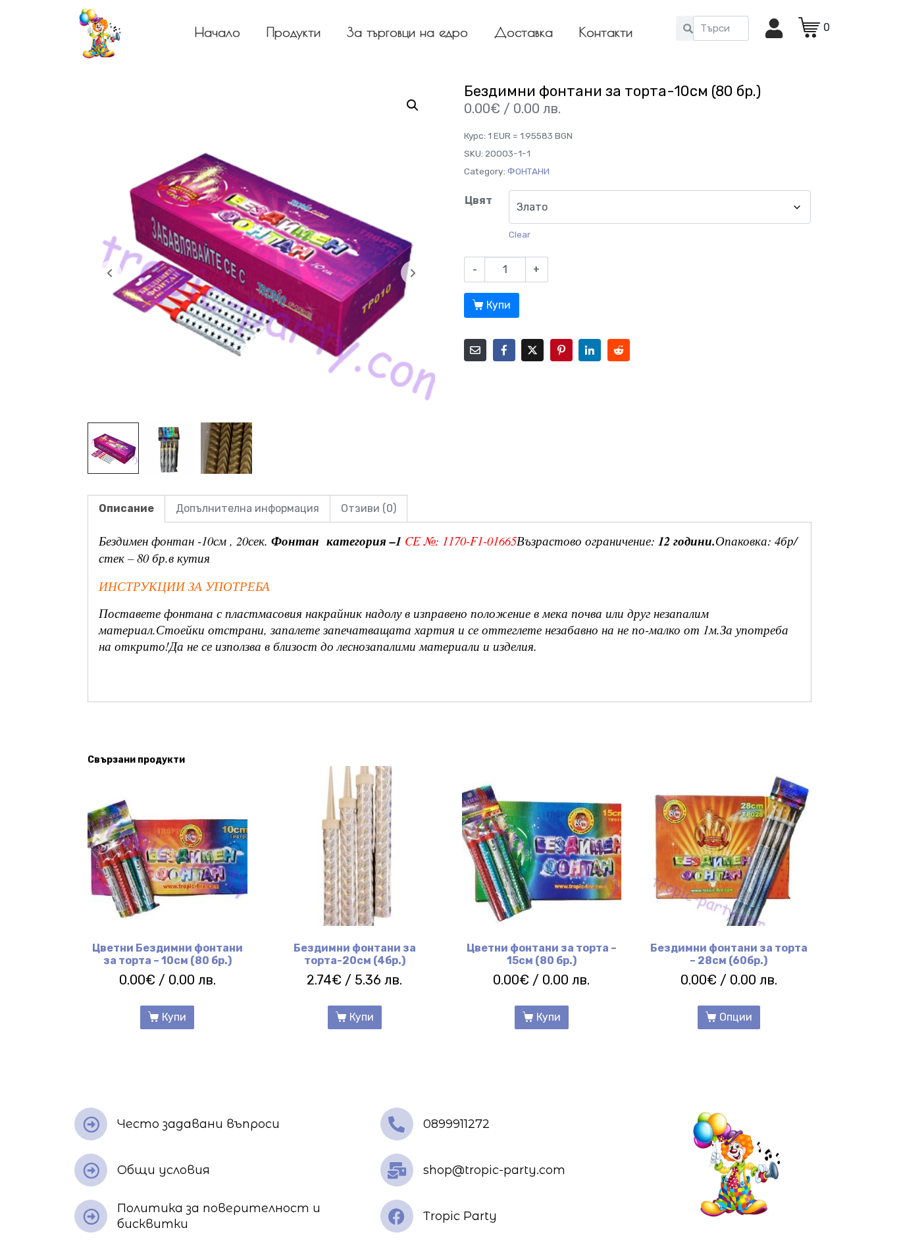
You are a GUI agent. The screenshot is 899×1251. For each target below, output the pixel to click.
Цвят (478, 200)
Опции (735, 1017)
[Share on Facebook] (504, 350)
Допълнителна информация (247, 508)
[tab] (126, 509)
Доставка (523, 31)
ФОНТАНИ (528, 171)
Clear (519, 235)
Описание (126, 508)
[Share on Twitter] (532, 350)
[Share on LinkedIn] (589, 350)
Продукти (294, 31)
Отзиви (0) (368, 508)
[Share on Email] (475, 350)
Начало (217, 31)
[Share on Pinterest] (561, 350)
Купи (498, 305)
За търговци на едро (407, 31)
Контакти (605, 31)
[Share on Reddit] (618, 350)
